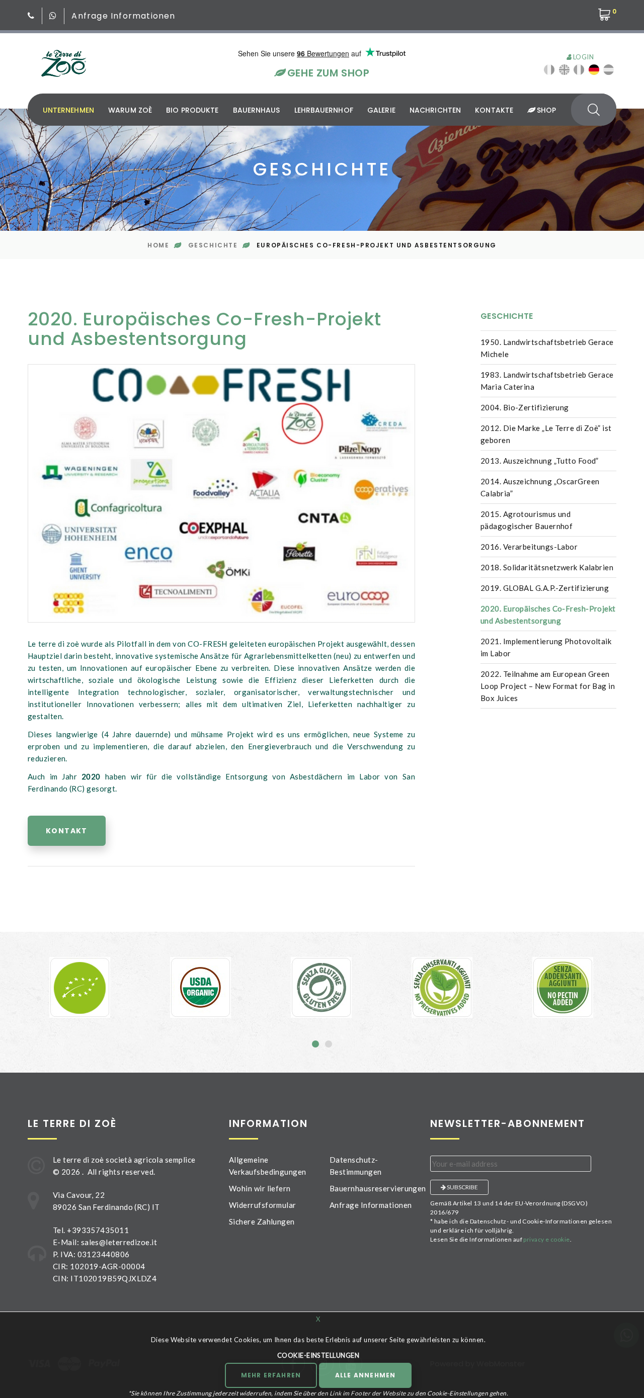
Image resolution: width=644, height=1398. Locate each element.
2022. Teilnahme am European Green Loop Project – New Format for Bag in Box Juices (547, 686)
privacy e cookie (546, 1239)
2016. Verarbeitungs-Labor (529, 546)
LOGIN (582, 57)
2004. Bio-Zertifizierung (524, 407)
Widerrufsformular (262, 1204)
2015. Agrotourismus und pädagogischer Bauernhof (526, 520)
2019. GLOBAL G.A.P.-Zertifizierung (544, 587)
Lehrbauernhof (323, 110)
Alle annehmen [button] (365, 1375)
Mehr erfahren (271, 1375)
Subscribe (462, 1187)
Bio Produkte (192, 110)
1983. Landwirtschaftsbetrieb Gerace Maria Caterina (547, 380)
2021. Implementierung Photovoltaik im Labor (545, 647)
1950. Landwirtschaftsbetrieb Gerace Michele (547, 348)
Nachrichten (435, 110)
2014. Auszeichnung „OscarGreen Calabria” (540, 487)
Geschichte (213, 245)
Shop (544, 110)
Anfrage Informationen (123, 16)
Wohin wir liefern (260, 1188)
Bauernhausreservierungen (378, 1188)
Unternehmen (68, 110)
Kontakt (67, 831)
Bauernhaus (256, 110)
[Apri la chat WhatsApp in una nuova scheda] (53, 16)
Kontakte (494, 110)
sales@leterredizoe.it (119, 1242)
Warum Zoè (130, 110)
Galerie (381, 110)
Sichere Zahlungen (262, 1221)
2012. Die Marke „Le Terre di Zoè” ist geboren (546, 434)
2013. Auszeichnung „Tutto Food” (539, 460)
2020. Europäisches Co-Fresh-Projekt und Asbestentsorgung (548, 614)
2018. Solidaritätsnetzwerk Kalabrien (546, 567)
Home (158, 245)
